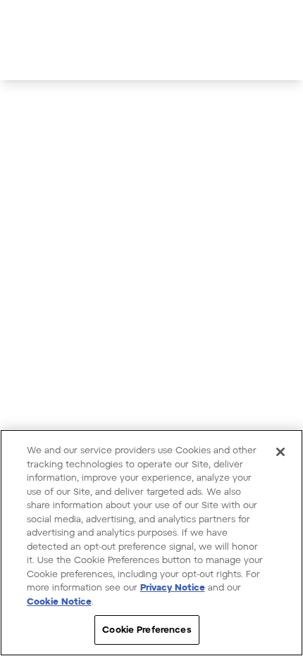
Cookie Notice (59, 601)
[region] (151, 542)
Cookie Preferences (146, 629)
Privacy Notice (172, 587)
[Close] (280, 451)
